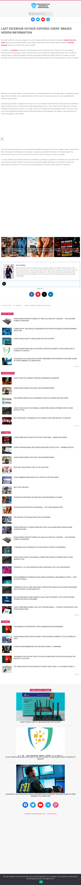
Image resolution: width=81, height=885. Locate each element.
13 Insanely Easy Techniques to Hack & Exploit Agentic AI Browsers (40, 547)
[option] (14, 247)
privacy (48, 305)
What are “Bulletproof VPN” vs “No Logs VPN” (31, 467)
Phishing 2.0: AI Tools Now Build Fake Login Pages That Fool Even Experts (42, 567)
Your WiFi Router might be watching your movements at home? (38, 497)
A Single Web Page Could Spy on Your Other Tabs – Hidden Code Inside (40, 437)
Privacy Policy (52, 814)
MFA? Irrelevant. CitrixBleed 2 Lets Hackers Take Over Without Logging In (42, 418)
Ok (41, 882)
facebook (33, 305)
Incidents (18, 305)
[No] (78, 879)
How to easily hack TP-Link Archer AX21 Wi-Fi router (34, 339)
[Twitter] (4, 284)
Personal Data (40, 305)
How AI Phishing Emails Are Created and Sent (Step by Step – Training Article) (44, 447)
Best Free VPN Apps (21, 487)
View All (76, 366)
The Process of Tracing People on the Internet (32, 517)
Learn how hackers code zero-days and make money (34, 388)
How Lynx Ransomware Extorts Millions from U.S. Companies (37, 646)
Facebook (14, 50)
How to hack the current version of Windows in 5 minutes (36, 378)
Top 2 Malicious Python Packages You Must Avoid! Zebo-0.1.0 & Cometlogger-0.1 (44, 666)
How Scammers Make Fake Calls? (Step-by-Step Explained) (36, 477)
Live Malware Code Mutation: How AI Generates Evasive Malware (38, 626)
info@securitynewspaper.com (34, 814)
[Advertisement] (40, 76)
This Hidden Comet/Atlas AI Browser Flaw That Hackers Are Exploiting (41, 398)
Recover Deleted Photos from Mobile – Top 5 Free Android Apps (38, 507)
